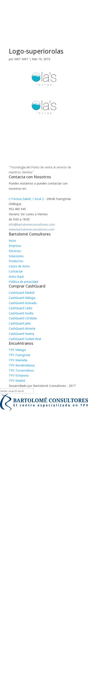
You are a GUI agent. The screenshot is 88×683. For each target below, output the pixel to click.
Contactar (16, 271)
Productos (16, 261)
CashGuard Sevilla (21, 313)
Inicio (12, 240)
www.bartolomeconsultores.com (31, 229)
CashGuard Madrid (21, 293)
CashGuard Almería (22, 328)
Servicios (15, 251)
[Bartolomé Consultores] (44, 403)
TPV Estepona (19, 375)
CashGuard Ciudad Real (25, 339)
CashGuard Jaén (20, 323)
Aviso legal (16, 276)
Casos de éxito (19, 266)
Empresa (15, 246)
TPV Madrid (17, 380)
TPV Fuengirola (19, 355)
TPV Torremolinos (21, 370)
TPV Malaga (17, 350)
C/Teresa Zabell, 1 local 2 (26, 199)
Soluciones (16, 256)
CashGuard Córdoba (23, 318)
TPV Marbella (18, 360)
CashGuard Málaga (22, 298)
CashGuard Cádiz (20, 308)
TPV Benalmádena (22, 365)
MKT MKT (21, 59)
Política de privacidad (23, 282)
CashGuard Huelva (21, 334)
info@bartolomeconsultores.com (32, 224)
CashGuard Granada (23, 303)
